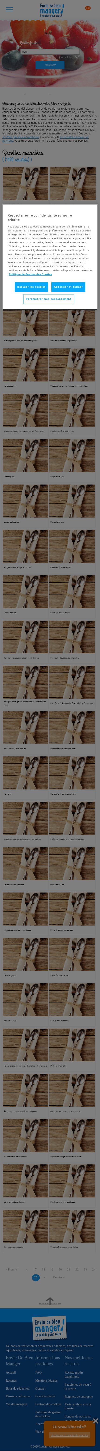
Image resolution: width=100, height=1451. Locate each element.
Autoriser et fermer (68, 286)
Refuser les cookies (31, 286)
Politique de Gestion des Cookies (30, 274)
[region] (50, 257)
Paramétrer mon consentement (48, 298)
